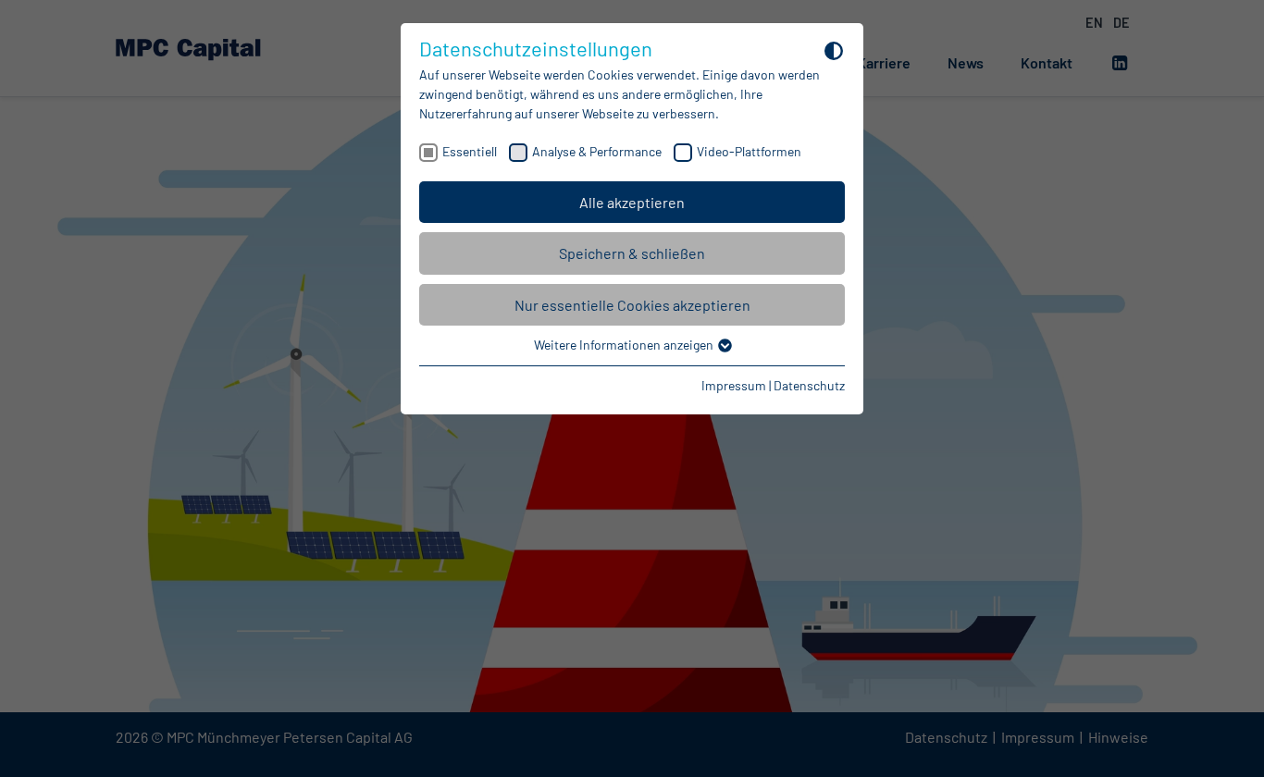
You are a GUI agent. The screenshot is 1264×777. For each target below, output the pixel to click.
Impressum (733, 385)
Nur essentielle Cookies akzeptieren (632, 305)
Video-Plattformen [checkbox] (749, 151)
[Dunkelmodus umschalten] (833, 50)
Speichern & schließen (632, 253)
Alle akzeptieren (632, 202)
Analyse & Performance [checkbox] (597, 151)
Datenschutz (809, 385)
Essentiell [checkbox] (469, 151)
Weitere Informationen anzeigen (625, 344)
